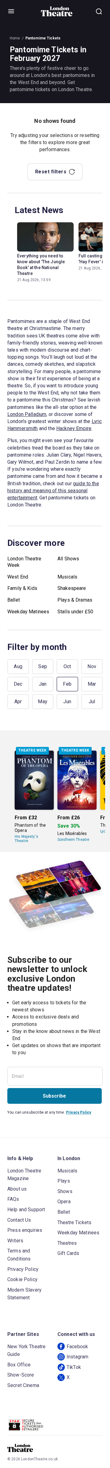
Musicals (67, 577)
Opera (64, 1201)
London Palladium (26, 414)
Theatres (67, 1243)
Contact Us (19, 1220)
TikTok (74, 1367)
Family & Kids (22, 588)
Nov (91, 666)
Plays (63, 1181)
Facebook (77, 1346)
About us (17, 1189)
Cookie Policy (22, 1279)
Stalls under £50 (75, 612)
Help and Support (26, 1209)
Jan (43, 684)
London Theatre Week (24, 562)
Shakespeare (71, 588)
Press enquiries (24, 1230)
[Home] (56, 11)
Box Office (19, 1365)
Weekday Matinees (28, 612)
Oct (67, 666)
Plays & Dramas (74, 600)
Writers (15, 1241)
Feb (67, 684)
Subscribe (54, 1096)
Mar (92, 684)
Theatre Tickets (74, 1222)
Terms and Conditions (19, 1255)
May (42, 701)
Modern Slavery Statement (24, 1294)
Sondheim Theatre (73, 839)
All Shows (68, 559)
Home (15, 38)
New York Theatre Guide (26, 1350)
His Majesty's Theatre (26, 838)
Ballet (13, 600)
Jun (67, 701)
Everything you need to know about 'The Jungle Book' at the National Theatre (41, 264)
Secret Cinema (23, 1385)
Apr (18, 701)
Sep (42, 666)
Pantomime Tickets (43, 38)
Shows (64, 1191)
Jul (92, 701)
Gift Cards (68, 1253)
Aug (18, 666)
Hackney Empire (73, 428)
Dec (18, 684)
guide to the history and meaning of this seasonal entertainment (53, 491)
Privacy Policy (78, 1112)
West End (17, 577)
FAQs (13, 1199)
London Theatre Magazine (24, 1175)
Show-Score (20, 1375)
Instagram (77, 1357)
